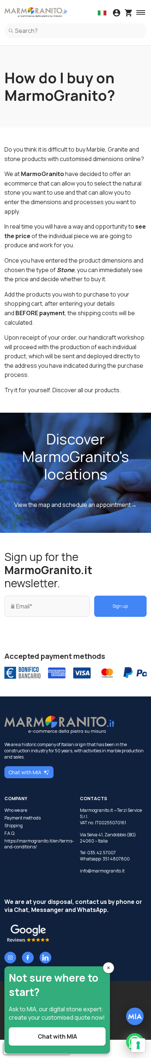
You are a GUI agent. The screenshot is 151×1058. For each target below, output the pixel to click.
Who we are (15, 810)
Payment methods (22, 818)
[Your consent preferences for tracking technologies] (138, 1045)
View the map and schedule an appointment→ (75, 505)
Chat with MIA (24, 772)
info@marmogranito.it (102, 871)
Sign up (120, 606)
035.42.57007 (101, 852)
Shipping (13, 826)
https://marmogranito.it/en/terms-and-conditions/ (37, 844)
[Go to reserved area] (116, 13)
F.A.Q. (9, 833)
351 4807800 (116, 859)
